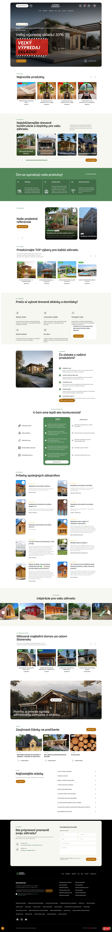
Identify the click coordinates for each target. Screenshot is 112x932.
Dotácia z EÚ (81, 903)
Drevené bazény (79, 890)
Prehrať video (57, 700)
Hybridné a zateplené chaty (65, 892)
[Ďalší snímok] (22, 238)
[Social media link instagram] (21, 919)
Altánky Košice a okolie (39, 914)
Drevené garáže (79, 885)
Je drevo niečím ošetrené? (65, 771)
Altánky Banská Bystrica (56, 910)
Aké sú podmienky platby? (65, 789)
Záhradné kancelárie (80, 882)
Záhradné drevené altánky (65, 882)
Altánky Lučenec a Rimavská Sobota (81, 910)
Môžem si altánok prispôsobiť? (66, 780)
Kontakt (64, 10)
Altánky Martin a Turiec (21, 910)
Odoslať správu (91, 859)
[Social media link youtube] (26, 919)
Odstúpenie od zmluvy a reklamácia (68, 903)
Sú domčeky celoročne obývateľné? (67, 798)
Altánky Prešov (28, 914)
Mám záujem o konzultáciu (66, 400)
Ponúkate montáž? (63, 776)
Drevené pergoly (63, 885)
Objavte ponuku (21, 61)
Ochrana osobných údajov (52, 903)
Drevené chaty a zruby (64, 890)
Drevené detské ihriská (80, 895)
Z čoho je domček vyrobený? (65, 785)
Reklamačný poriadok (21, 903)
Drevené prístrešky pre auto (81, 887)
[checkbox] (16, 894)
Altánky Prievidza (58, 906)
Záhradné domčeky (63, 887)
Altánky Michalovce (51, 914)
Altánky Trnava (19, 906)
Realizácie (45, 10)
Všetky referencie (22, 226)
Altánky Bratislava (90, 903)
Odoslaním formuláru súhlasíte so (28, 894)
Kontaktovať (20, 781)
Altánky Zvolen (67, 910)
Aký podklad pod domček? (65, 811)
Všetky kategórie (91, 160)
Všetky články (91, 729)
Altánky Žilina (87, 906)
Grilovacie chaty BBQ (64, 895)
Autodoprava (70, 10)
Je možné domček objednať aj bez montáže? (69, 802)
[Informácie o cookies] (2, 928)
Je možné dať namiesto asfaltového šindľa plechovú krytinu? (74, 807)
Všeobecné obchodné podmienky (36, 903)
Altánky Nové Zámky (47, 906)
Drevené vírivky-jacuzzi (80, 892)
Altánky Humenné (62, 914)
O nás (39, 10)
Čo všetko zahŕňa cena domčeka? (67, 793)
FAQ (56, 10)
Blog (59, 10)
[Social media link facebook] (17, 919)
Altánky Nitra (28, 906)
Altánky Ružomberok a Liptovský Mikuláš (38, 910)
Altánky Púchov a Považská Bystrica (72, 906)
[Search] (31, 5)
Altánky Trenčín (37, 906)
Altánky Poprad (19, 914)
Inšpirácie (51, 10)
